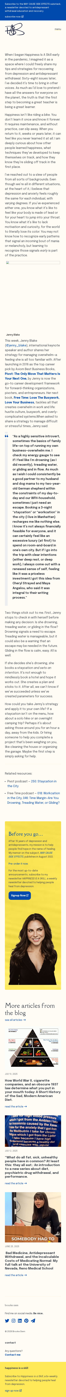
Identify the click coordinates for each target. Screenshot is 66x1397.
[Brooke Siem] (15, 29)
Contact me (13, 1355)
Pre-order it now (18, 864)
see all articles (14, 1020)
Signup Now (18, 895)
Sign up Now (12, 1391)
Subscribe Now (13, 17)
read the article (14, 1106)
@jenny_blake (16, 345)
